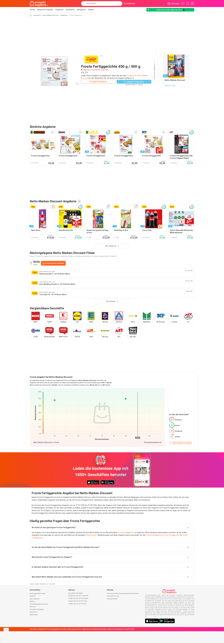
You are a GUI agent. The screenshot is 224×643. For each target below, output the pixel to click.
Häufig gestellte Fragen (38, 593)
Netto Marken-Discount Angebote (53, 201)
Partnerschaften (112, 599)
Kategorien (81, 10)
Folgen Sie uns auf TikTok (77, 604)
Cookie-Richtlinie (129, 629)
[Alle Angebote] (79, 201)
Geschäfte (70, 10)
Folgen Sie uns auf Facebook (78, 596)
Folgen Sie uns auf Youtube (77, 601)
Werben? (33, 596)
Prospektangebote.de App (39, 604)
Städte (91, 10)
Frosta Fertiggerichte (126, 532)
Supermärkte (91, 535)
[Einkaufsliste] (192, 3)
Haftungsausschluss (74, 629)
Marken (32, 601)
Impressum (33, 612)
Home (32, 10)
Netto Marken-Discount (51, 15)
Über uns (33, 606)
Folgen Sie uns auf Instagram (78, 598)
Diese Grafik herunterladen (182, 443)
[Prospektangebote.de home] (39, 3)
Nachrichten (34, 614)
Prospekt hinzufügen (37, 609)
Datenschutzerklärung (114, 629)
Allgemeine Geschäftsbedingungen (94, 629)
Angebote (59, 10)
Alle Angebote (34, 599)
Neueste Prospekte (45, 10)
